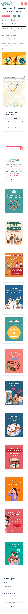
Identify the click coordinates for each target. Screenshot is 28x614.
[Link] (14, 16)
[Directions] (19, 16)
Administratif (8, 586)
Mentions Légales (9, 579)
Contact (6, 575)
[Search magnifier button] (21, 148)
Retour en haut (14, 610)
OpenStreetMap (12, 106)
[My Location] (15, 79)
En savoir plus (14, 175)
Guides (6, 582)
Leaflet (6, 106)
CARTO (23, 106)
